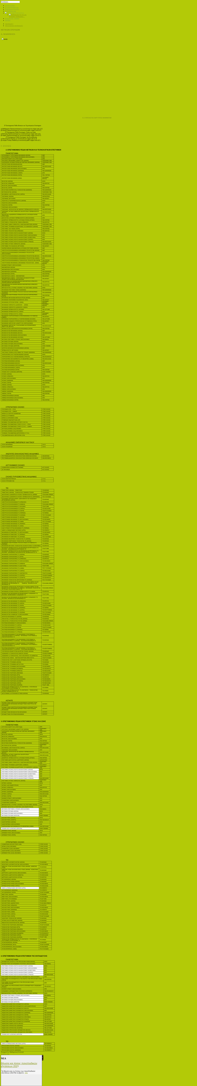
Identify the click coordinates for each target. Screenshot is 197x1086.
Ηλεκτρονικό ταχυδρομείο (14, 26)
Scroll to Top (5, 1054)
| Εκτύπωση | (9, 24)
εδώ (26, 1073)
